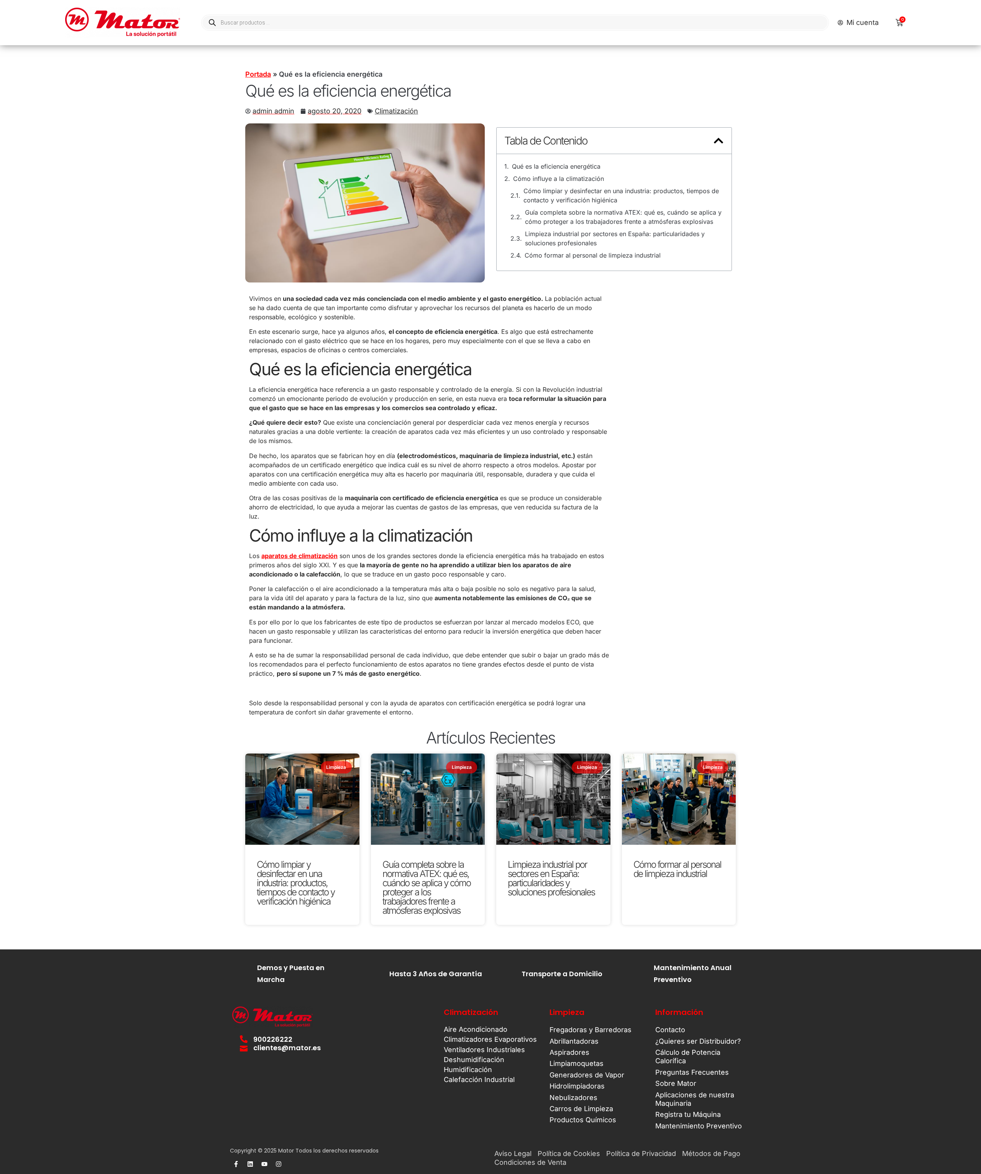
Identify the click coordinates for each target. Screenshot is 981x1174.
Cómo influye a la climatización (558, 178)
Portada (258, 74)
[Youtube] (264, 1164)
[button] (718, 140)
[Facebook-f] (236, 1164)
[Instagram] (278, 1164)
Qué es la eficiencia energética (556, 166)
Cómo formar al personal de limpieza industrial (593, 255)
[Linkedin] (250, 1164)
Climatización (396, 111)
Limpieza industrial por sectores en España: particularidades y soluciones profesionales (615, 238)
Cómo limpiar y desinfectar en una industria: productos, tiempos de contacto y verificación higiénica (621, 195)
